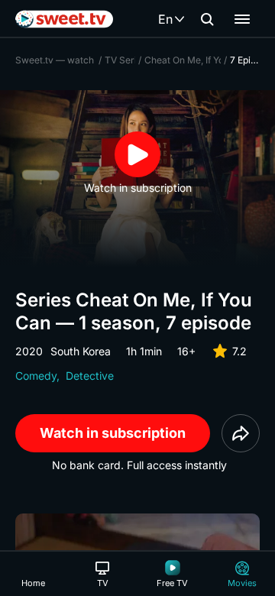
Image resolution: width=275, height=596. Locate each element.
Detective (90, 375)
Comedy (36, 375)
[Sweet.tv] (64, 19)
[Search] (207, 19)
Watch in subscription (113, 433)
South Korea (80, 351)
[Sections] (242, 19)
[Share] (241, 433)
